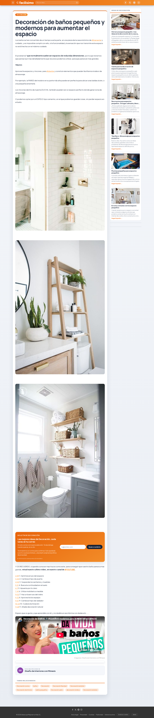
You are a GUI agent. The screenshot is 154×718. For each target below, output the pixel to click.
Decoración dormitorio (24, 690)
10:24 (17, 604)
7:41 (17, 591)
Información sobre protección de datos (31, 558)
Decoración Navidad (60, 686)
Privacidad (83, 714)
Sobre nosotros (110, 714)
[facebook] (125, 2)
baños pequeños (41, 690)
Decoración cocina (23, 686)
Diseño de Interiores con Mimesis (40, 671)
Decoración (21, 14)
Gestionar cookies (123, 714)
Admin (134, 714)
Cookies (91, 714)
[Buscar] (77, 2)
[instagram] (138, 2)
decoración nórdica (73, 690)
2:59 (17, 576)
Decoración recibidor (77, 686)
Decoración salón (57, 690)
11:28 (17, 607)
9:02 (17, 594)
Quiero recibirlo (95, 547)
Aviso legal (74, 714)
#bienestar (96, 40)
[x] (130, 2)
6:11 (16, 588)
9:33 (17, 597)
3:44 (17, 579)
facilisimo (26, 2)
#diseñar (50, 71)
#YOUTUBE (70, 569)
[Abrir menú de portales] (13, 2)
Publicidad (99, 714)
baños (35, 686)
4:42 (17, 582)
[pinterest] (134, 2)
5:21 (17, 585)
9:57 (17, 600)
